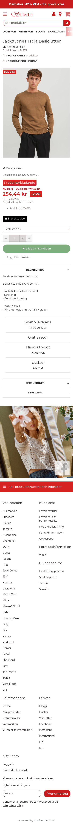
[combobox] (36, 23)
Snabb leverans (38, 322)
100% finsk (38, 352)
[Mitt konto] (53, 14)
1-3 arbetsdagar (38, 327)
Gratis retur (38, 337)
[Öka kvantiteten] (29, 238)
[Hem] (22, 14)
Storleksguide (16, 218)
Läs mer (38, 367)
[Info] (60, 14)
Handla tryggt (38, 347)
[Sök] (66, 23)
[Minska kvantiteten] (6, 238)
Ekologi (37, 362)
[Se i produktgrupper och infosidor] (6, 14)
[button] (14, 46)
